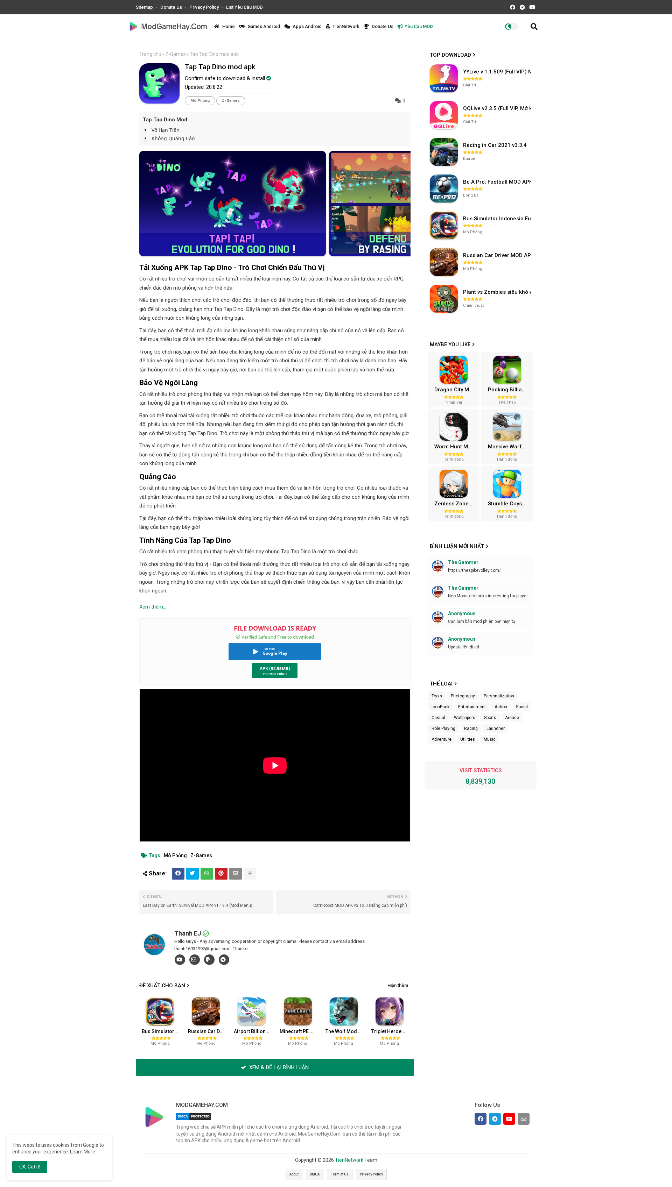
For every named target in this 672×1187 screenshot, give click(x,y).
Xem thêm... (152, 607)
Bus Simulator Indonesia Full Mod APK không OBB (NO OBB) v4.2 (162, 1031)
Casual (438, 717)
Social (522, 706)
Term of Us (340, 1174)
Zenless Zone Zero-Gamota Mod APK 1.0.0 (456, 503)
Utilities (467, 739)
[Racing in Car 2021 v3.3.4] (444, 152)
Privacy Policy (204, 7)
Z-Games (175, 54)
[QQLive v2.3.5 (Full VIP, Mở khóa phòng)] (444, 115)
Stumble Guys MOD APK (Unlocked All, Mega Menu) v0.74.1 (509, 503)
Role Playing (443, 728)
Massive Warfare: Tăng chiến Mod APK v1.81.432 (509, 446)
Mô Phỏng (200, 100)
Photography (463, 696)
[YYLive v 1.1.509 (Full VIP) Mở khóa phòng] (444, 78)
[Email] (235, 874)
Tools (437, 696)
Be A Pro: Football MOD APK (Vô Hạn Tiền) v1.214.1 (498, 182)
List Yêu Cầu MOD (244, 7)
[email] (194, 959)
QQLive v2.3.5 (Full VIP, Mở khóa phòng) (498, 108)
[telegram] (224, 959)
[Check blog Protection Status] (193, 1120)
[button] (534, 27)
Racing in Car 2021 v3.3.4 (495, 145)
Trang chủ (150, 54)
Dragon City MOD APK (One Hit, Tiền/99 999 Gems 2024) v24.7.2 (456, 389)
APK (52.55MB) (275, 668)
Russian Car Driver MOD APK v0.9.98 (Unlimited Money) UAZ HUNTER (208, 1031)
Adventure (441, 739)
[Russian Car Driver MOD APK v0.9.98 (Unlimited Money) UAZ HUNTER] (444, 262)
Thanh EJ (187, 933)
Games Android (263, 26)
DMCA (315, 1174)
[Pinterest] (221, 874)
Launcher (495, 728)
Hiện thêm (397, 985)
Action (501, 706)
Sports (490, 717)
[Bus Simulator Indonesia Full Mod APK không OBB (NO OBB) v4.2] (444, 225)
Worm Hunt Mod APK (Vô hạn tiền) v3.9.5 (456, 446)
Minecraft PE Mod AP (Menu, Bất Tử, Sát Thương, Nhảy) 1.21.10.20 (300, 1031)
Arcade (512, 717)
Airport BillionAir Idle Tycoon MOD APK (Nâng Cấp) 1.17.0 (254, 1031)
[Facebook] (178, 874)
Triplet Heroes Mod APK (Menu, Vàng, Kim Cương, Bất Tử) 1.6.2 (391, 1031)
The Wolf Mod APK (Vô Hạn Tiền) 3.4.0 (346, 1031)
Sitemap (145, 7)
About (294, 1174)
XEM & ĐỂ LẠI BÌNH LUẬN (278, 1067)
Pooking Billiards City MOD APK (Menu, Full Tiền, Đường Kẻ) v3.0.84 (509, 389)
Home (228, 26)
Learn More (82, 1151)
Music (490, 739)
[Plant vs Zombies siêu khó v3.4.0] (444, 299)
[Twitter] (192, 874)
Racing (471, 728)
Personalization (499, 696)
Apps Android (307, 26)
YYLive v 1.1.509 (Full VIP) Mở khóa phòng (498, 72)
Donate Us (171, 7)
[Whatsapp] (207, 874)
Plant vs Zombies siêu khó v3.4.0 (498, 292)
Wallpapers (464, 717)
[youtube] (180, 959)
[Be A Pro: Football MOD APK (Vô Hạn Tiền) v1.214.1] (444, 188)
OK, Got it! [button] (29, 1167)
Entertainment (472, 706)
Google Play (274, 653)
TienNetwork (345, 26)
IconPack (440, 706)
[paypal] (209, 959)
